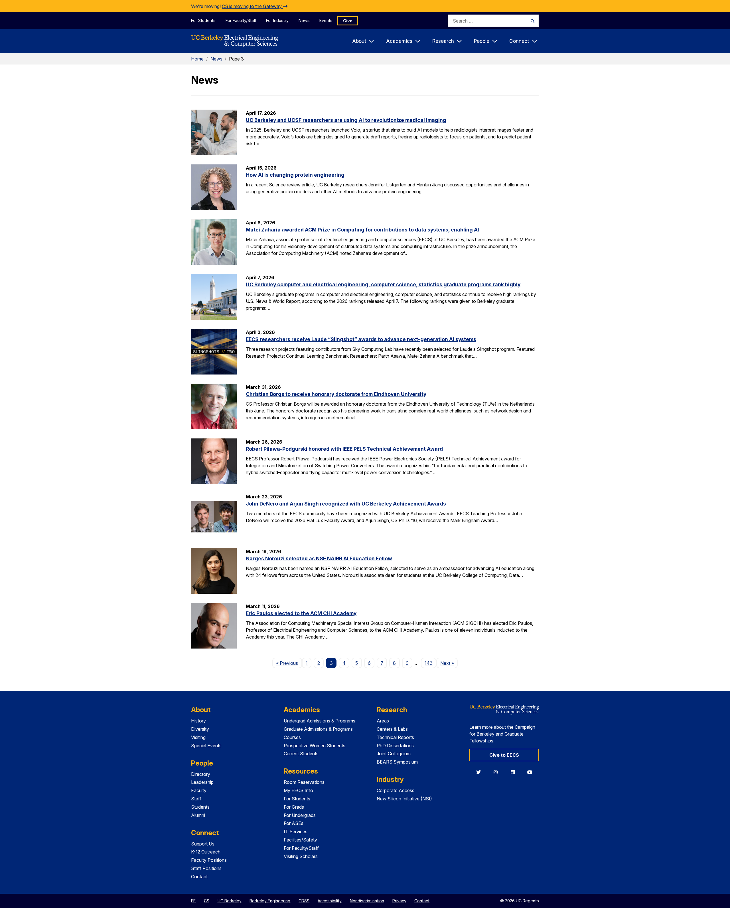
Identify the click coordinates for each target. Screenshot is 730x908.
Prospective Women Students (314, 745)
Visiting (198, 737)
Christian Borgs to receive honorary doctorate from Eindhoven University (336, 394)
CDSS (304, 900)
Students (200, 807)
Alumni (198, 815)
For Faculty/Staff (241, 20)
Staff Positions (206, 868)
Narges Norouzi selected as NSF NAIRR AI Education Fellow (319, 558)
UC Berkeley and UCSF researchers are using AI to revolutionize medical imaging (346, 120)
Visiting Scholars (301, 856)
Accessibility (330, 900)
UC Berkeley (230, 900)
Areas (383, 721)
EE (193, 900)
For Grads (294, 807)
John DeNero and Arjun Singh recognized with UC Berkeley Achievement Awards (346, 504)
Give (347, 20)
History (198, 721)
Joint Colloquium (394, 753)
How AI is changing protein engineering (295, 175)
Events (325, 20)
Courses (292, 737)
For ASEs (293, 823)
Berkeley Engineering (270, 900)
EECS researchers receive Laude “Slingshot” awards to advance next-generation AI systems (361, 339)
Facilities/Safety (300, 840)
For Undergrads (300, 815)
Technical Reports (395, 737)
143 (429, 663)
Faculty (198, 790)
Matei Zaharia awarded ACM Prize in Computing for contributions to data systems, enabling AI (362, 230)
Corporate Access (395, 790)
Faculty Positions (209, 860)
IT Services (295, 831)
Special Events (206, 745)
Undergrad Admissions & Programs (319, 721)
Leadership (202, 782)
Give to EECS (504, 755)
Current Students (301, 753)
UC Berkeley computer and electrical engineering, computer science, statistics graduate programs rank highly (383, 284)
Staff (196, 799)
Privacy (399, 900)
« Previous (289, 663)
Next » (448, 663)
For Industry (277, 20)
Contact (199, 876)
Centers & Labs (392, 729)
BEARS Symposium (397, 762)
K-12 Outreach (205, 852)
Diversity (200, 729)
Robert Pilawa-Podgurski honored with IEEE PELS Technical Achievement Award (344, 449)
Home (197, 59)
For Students (203, 20)
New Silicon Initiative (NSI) (404, 799)
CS (206, 900)
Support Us (202, 844)
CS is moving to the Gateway (252, 6)
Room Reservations (304, 782)
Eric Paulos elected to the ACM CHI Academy (301, 613)
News (304, 20)
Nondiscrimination (367, 900)
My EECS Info (298, 790)
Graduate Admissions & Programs (318, 729)
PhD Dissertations (395, 745)
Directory (200, 774)
